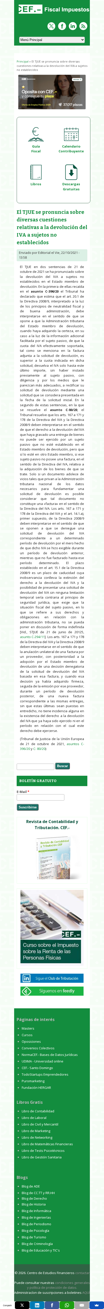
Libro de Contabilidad (38, 1111)
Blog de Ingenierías (36, 1217)
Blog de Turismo (34, 1237)
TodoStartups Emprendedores (45, 1074)
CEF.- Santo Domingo (37, 1068)
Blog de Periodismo (36, 1224)
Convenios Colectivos (38, 1048)
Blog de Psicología (35, 1230)
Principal (23, 61)
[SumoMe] (96, 1305)
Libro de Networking (37, 1137)
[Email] (81, 1305)
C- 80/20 (39, 748)
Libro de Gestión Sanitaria (42, 1157)
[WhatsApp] (67, 1305)
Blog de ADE (31, 1186)
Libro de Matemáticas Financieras (47, 1144)
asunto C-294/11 (32, 637)
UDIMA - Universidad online (42, 1061)
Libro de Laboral (34, 1117)
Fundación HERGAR (36, 1087)
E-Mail (23, 791)
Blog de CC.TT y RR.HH (38, 1193)
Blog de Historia (34, 1204)
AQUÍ (86, 1292)
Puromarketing (33, 1081)
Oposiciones (31, 1041)
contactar (82, 1273)
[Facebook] (52, 1305)
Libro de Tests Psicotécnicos (43, 1150)
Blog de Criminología (37, 1243)
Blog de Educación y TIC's (41, 1250)
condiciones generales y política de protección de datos (58, 1285)
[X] (22, 1305)
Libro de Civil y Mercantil (40, 1124)
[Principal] (53, 14)
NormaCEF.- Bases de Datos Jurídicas (50, 1054)
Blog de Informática (36, 1211)
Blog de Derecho (34, 1198)
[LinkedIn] (37, 1305)
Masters (28, 1028)
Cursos (27, 1035)
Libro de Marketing (36, 1131)
